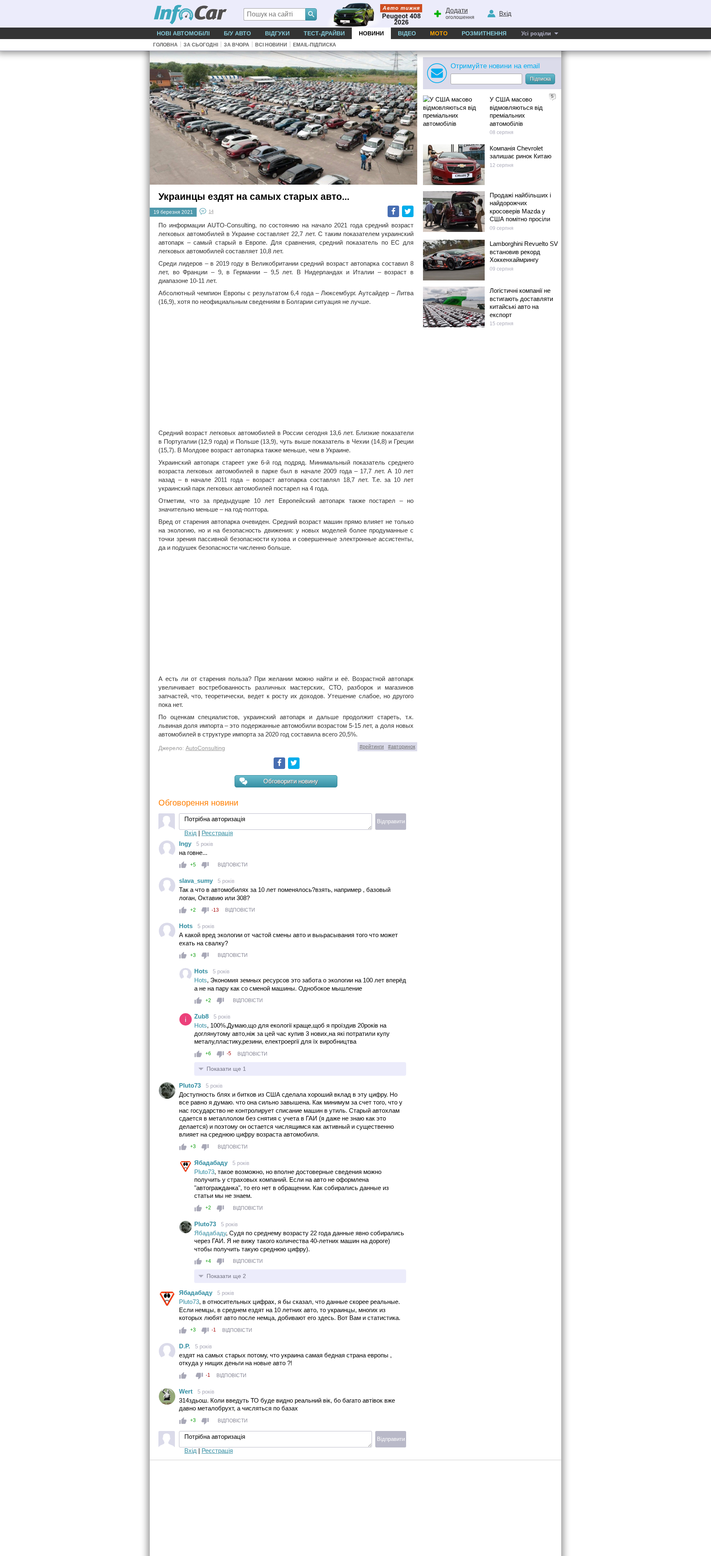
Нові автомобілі (183, 33)
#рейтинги (372, 747)
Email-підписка (314, 45)
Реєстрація (217, 832)
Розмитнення (484, 33)
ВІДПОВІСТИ (233, 865)
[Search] (311, 14)
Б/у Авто (237, 33)
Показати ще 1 (226, 1068)
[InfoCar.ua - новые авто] (190, 15)
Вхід (190, 832)
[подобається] (183, 865)
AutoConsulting (205, 748)
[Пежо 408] (373, 14)
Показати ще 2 (226, 1276)
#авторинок (401, 747)
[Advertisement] (286, 367)
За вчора (236, 45)
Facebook (393, 211)
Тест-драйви (324, 33)
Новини (371, 33)
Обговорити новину (290, 781)
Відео (407, 33)
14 (211, 211)
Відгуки (277, 33)
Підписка (540, 79)
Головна (165, 45)
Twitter (408, 211)
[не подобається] (205, 865)
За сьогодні (201, 45)
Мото (439, 33)
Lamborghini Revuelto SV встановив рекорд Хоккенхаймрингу (524, 251)
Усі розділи (536, 33)
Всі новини (271, 45)
